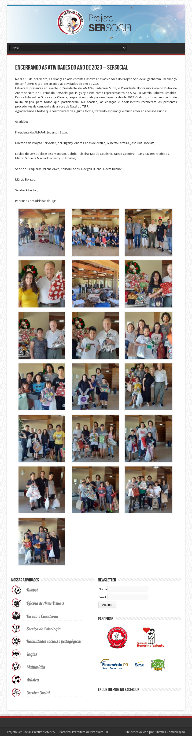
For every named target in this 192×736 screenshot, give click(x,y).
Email (102, 597)
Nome (103, 589)
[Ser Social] (96, 31)
